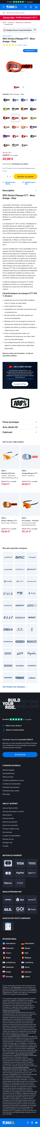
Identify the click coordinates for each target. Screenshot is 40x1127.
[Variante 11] (24, 118)
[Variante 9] (6, 118)
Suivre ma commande (10, 825)
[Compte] (31, 7)
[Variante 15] (24, 127)
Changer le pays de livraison (11, 1010)
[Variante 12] (33, 118)
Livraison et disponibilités (11, 836)
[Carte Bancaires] (8, 873)
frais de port (17, 987)
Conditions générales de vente (13, 780)
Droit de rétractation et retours (13, 811)
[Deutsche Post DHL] (8, 899)
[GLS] (8, 909)
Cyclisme (11, 22)
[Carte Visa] (20, 863)
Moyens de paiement (10, 822)
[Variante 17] (6, 136)
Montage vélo (7, 842)
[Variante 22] (15, 145)
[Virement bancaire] (20, 882)
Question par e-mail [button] (30, 183)
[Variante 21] (6, 145)
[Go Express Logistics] (20, 909)
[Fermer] (34, 30)
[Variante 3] (24, 100)
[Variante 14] (15, 127)
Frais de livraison (8, 818)
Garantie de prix (8, 839)
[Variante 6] (15, 109)
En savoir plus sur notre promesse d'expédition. (20, 1066)
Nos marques (7, 832)
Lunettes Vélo (8, 24)
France (5, 171)
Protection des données (11, 787)
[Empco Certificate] (8, 926)
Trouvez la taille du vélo (11, 829)
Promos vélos (8, 17)
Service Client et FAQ (10, 808)
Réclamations (7, 815)
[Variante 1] (6, 100)
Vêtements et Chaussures (23, 22)
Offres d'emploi (8, 777)
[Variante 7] (24, 109)
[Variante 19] (24, 136)
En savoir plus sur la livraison (24, 1053)
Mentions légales (8, 770)
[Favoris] (25, 7)
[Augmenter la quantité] (10, 176)
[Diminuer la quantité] (5, 176)
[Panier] (36, 7)
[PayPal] (20, 873)
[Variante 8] (33, 109)
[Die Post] (31, 899)
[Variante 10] (15, 118)
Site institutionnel (8, 773)
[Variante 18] (15, 136)
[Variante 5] (6, 109)
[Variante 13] (6, 127)
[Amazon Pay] (31, 873)
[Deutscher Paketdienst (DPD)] (20, 899)
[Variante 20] (33, 136)
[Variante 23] (24, 145)
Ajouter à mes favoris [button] (10, 183)
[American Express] (31, 863)
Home (4, 22)
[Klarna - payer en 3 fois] (8, 882)
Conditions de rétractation (12, 784)
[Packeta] (31, 909)
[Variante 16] (33, 127)
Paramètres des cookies (11, 791)
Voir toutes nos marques (14, 687)
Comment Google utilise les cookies (20, 379)
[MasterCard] (8, 863)
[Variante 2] (15, 100)
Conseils (5, 846)
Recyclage (6, 794)
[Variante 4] (33, 100)
